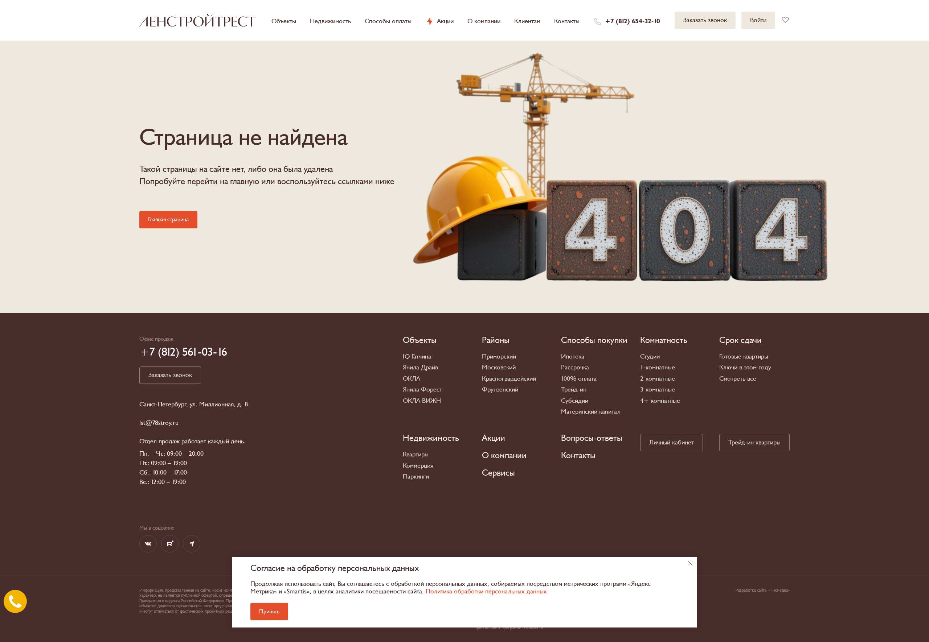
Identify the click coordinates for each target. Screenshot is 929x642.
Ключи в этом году (745, 367)
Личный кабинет (671, 442)
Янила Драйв (420, 367)
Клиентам (527, 21)
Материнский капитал (591, 411)
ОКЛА (411, 378)
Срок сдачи (740, 340)
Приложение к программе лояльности (508, 627)
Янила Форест (422, 389)
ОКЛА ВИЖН (422, 401)
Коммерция (418, 465)
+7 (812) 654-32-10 (632, 21)
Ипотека (572, 356)
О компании (483, 21)
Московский (499, 367)
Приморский (499, 356)
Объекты (283, 21)
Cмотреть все (737, 378)
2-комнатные (657, 378)
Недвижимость (330, 21)
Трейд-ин (573, 389)
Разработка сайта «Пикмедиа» (763, 590)
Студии (650, 356)
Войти (758, 20)
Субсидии (574, 401)
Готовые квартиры (743, 356)
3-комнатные (657, 389)
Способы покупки (594, 340)
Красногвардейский (509, 378)
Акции (445, 21)
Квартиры (416, 454)
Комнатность (663, 340)
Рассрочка (575, 367)
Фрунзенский (500, 389)
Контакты (567, 21)
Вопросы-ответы (591, 438)
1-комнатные (657, 367)
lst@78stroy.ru (159, 423)
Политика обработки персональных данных (486, 591)
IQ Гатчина (417, 356)
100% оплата (579, 378)
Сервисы (498, 473)
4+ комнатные (660, 401)
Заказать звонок (705, 20)
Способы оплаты (388, 21)
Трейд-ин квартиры (754, 442)
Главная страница (168, 219)
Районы (495, 340)
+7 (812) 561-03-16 (183, 352)
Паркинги (416, 476)
